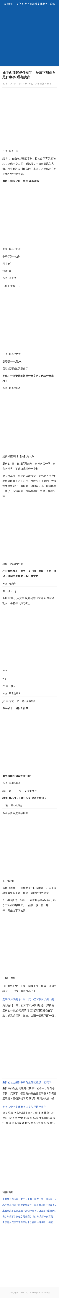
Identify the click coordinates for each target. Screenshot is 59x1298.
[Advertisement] (29, 37)
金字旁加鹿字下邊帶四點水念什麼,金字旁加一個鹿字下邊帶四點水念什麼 (29, 1222)
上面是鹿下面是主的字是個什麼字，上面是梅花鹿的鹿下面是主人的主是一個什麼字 (29, 1210)
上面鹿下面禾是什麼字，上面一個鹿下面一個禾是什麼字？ (29, 1198)
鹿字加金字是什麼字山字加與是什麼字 (24, 1106)
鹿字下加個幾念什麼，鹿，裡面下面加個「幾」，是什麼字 (29, 999)
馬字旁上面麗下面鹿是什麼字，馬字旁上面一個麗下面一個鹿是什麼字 (29, 1204)
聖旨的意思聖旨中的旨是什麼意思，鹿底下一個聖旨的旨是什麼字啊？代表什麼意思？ (29, 1082)
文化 (18, 3)
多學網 (8, 3)
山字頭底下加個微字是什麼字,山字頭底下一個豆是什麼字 (29, 1216)
